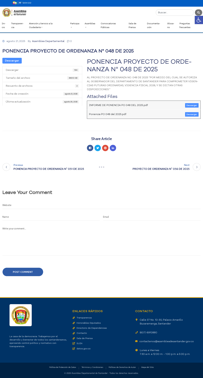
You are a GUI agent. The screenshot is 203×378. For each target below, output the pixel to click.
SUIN (79, 343)
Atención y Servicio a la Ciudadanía (40, 25)
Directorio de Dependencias (92, 328)
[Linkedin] (113, 148)
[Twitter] (98, 148)
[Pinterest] (105, 148)
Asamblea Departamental (48, 41)
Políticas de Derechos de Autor (122, 367)
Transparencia (17, 25)
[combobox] (175, 12)
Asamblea (90, 23)
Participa (74, 23)
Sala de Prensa (132, 25)
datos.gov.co (84, 348)
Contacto (82, 333)
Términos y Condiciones (92, 367)
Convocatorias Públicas (108, 25)
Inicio (4, 25)
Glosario (170, 25)
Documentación (153, 25)
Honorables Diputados (89, 322)
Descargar (12, 60)
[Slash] (101, 167)
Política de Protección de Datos (62, 367)
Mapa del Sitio (147, 367)
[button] (199, 20)
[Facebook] (90, 148)
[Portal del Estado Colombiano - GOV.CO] (22, 2)
